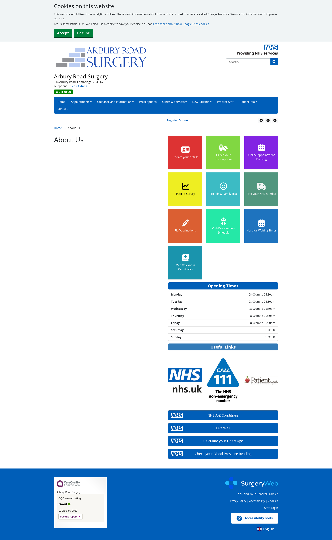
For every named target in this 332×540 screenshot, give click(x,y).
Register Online (169, 120)
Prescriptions (148, 102)
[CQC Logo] (68, 486)
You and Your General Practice (258, 494)
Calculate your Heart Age (223, 441)
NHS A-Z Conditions (223, 415)
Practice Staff (225, 102)
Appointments (80, 102)
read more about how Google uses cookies (181, 24)
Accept (63, 33)
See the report (68, 516)
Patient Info (247, 102)
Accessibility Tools (258, 518)
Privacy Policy (237, 501)
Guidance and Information (114, 102)
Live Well (223, 428)
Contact (62, 109)
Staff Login (271, 508)
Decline (83, 33)
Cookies (273, 501)
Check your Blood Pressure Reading (223, 453)
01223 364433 (78, 86)
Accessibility (257, 501)
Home (61, 102)
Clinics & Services (173, 102)
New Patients (200, 102)
